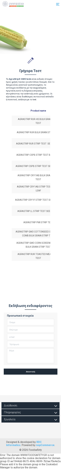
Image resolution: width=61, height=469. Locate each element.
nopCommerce (45, 445)
